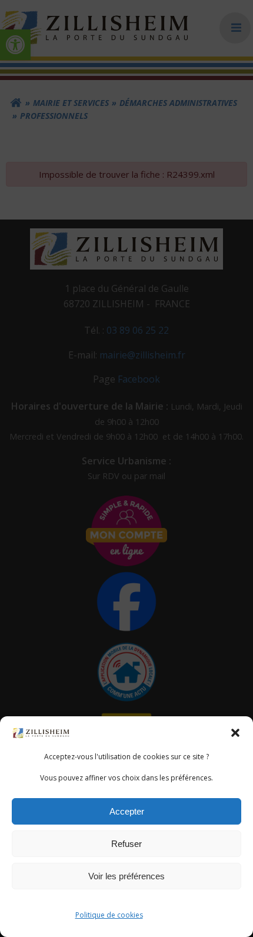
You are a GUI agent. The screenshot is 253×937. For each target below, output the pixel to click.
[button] (235, 733)
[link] (41, 732)
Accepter (126, 811)
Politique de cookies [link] (109, 915)
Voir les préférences (126, 876)
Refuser (126, 844)
